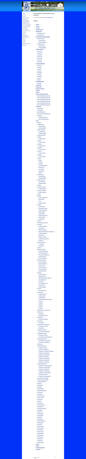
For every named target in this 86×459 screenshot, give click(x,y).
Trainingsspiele (41, 227)
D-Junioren (39, 70)
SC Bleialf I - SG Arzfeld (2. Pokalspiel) (46, 351)
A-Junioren (39, 65)
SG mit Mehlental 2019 (43, 283)
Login (55, 457)
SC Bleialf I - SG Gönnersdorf (44, 358)
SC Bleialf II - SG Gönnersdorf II (45, 372)
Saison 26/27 (39, 61)
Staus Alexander (40, 429)
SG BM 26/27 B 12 (40, 38)
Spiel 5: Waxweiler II (42, 267)
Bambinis (39, 79)
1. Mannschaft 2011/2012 (42, 345)
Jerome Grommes (40, 427)
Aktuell (37, 24)
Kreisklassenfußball (42, 286)
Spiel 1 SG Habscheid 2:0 (43, 251)
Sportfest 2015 (41, 313)
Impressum (38, 449)
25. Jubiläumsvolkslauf (43, 165)
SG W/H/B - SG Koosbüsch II (44, 342)
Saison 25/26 (39, 60)
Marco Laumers (40, 436)
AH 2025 (40, 172)
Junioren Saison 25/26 (41, 135)
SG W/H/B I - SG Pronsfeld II (44, 331)
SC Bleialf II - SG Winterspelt (44, 370)
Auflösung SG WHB (42, 294)
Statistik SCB (38, 85)
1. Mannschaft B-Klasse (41, 381)
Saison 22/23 (39, 54)
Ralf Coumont (40, 392)
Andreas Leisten (40, 397)
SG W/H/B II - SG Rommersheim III (45, 336)
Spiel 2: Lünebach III (42, 261)
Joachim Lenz (39, 411)
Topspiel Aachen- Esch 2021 (42, 222)
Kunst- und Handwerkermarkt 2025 (43, 97)
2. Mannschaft (41, 245)
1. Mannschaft (41, 244)
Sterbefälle (41, 163)
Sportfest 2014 (40, 317)
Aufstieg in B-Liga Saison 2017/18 (43, 310)
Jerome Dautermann (41, 395)
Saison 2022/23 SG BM (43, 208)
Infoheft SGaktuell (39, 49)
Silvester (40, 160)
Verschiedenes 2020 (42, 270)
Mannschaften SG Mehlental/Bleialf (43, 36)
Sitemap (38, 457)
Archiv (37, 120)
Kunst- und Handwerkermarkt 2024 (43, 99)
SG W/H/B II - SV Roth (43, 335)
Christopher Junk (40, 435)
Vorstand (38, 27)
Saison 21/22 (39, 52)
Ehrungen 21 (41, 240)
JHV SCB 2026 (40, 110)
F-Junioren (39, 77)
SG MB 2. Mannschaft (43, 233)
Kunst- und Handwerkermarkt (42, 93)
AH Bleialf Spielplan (40, 81)
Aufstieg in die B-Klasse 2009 (42, 379)
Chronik (37, 92)
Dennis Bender (40, 385)
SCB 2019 (39, 272)
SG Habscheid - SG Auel (43, 326)
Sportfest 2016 (40, 311)
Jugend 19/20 (41, 281)
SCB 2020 (39, 247)
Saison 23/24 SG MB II (41, 190)
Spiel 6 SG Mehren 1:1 (43, 258)
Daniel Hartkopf (40, 406)
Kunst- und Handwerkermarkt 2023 (43, 101)
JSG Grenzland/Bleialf (40, 63)
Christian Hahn (40, 419)
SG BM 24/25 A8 (40, 174)
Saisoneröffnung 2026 (41, 111)
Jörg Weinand (39, 394)
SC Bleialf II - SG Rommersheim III (45, 365)
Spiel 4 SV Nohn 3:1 (42, 256)
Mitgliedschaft (39, 31)
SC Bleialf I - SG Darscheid (44, 361)
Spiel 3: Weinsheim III (43, 263)
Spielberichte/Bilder (42, 42)
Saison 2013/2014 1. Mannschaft (43, 324)
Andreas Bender (40, 415)
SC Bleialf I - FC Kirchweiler (44, 354)
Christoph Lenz (40, 402)
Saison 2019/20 (41, 285)
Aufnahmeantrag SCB (41, 33)
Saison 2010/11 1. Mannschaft (42, 377)
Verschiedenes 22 (42, 206)
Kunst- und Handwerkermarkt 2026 (43, 113)
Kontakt (37, 444)
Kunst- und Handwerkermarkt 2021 (43, 104)
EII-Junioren (39, 76)
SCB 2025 (39, 158)
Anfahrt (37, 445)
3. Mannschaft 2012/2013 (42, 338)
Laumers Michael (40, 442)
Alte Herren (39, 115)
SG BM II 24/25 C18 (41, 179)
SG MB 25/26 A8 (40, 124)
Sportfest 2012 (41, 327)
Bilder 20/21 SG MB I (41, 249)
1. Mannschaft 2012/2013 (42, 329)
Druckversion (35, 457)
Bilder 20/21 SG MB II (41, 260)
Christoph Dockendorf (41, 420)
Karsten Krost (39, 399)
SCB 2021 (39, 220)
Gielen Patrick (40, 440)
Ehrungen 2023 (41, 199)
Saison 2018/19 (40, 292)
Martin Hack (39, 417)
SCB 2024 (39, 185)
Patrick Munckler (40, 388)
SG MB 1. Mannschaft (43, 226)
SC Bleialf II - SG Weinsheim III (45, 376)
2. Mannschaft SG (42, 297)
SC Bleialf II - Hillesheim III (44, 369)
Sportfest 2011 (40, 344)
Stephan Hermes (40, 413)
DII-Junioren (39, 72)
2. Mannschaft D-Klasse (41, 408)
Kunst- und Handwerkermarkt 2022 (43, 102)
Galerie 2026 (38, 106)
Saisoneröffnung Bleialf (43, 197)
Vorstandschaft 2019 (42, 279)
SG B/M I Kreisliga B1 (43, 210)
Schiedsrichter (39, 86)
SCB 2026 (39, 122)
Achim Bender (40, 410)
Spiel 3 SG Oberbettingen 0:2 (44, 254)
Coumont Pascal (40, 422)
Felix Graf (39, 401)
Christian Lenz (40, 438)
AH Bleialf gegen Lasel (43, 117)
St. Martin (40, 161)
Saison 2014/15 (40, 320)
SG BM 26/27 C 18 (40, 43)
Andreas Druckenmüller (41, 390)
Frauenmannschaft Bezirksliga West (45, 299)
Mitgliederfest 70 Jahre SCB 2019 (45, 277)
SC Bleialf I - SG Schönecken (44, 352)
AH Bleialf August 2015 (43, 315)
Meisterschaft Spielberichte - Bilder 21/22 (46, 231)
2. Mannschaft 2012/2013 (42, 333)
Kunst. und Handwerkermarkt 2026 (43, 95)
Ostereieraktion (40, 108)
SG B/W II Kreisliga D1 (43, 215)
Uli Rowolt (39, 383)
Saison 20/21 (39, 51)
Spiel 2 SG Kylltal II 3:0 (43, 252)
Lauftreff (38, 90)
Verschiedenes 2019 (42, 274)
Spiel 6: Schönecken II (43, 269)
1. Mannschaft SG (42, 295)
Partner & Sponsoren (40, 88)
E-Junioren (39, 74)
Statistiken (39, 83)
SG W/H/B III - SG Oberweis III (45, 340)
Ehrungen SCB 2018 (42, 290)
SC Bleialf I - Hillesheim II (44, 349)
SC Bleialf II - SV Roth (43, 374)
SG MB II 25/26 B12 (41, 129)
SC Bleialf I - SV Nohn (43, 347)
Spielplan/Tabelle (42, 40)
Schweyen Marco (40, 431)
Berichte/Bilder (41, 213)
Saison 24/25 (39, 58)
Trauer (40, 201)
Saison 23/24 (39, 56)
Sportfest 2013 (41, 322)
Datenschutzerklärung (40, 447)
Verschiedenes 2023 (42, 202)
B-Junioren (39, 67)
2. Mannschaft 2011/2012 (42, 363)
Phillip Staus (39, 424)
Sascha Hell (39, 386)
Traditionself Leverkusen (43, 319)
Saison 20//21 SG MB (41, 242)
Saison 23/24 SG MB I (41, 186)
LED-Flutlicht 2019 (42, 276)
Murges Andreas (40, 426)
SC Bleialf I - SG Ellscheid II (44, 360)
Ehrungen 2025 (41, 167)
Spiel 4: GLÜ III (42, 265)
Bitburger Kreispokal (42, 229)
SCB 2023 (39, 195)
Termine (37, 26)
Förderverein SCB (39, 29)
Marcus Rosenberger (41, 404)
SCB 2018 (39, 288)
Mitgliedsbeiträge (40, 35)
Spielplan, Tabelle (42, 138)
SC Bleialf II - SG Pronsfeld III (44, 367)
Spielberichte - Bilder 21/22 (44, 238)
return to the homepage (48, 17)
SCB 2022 (39, 204)
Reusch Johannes (40, 433)
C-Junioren (39, 68)
